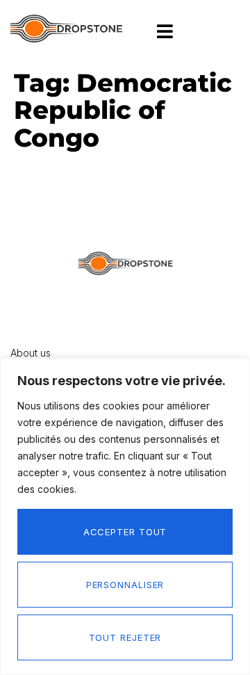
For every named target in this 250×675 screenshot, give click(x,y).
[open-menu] (165, 32)
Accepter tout (125, 531)
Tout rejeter (125, 637)
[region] (125, 516)
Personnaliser (125, 584)
